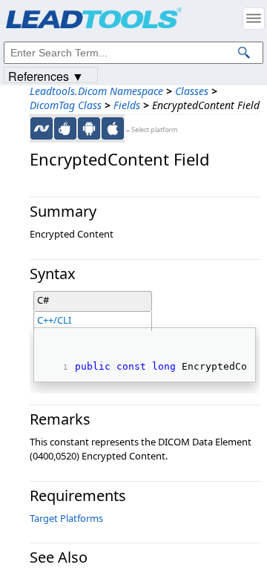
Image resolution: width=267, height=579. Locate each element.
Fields (126, 105)
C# (43, 300)
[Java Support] (65, 128)
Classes (191, 91)
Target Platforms (66, 518)
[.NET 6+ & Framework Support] (41, 128)
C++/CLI (54, 320)
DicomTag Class (66, 105)
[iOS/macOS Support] (113, 128)
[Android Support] (89, 128)
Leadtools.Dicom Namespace (96, 91)
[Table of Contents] (254, 18)
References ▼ (46, 75)
